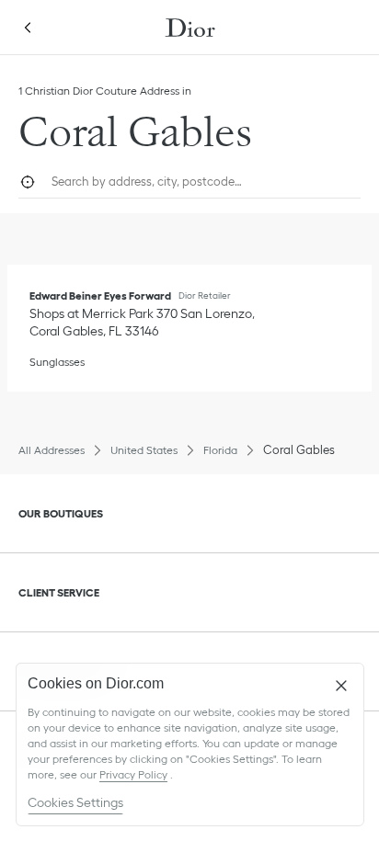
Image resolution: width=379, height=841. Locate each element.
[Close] (341, 686)
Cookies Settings (75, 802)
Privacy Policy (133, 774)
